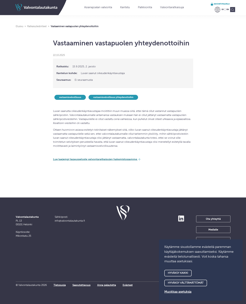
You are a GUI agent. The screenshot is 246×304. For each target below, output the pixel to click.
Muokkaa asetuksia (177, 291)
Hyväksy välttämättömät (185, 283)
